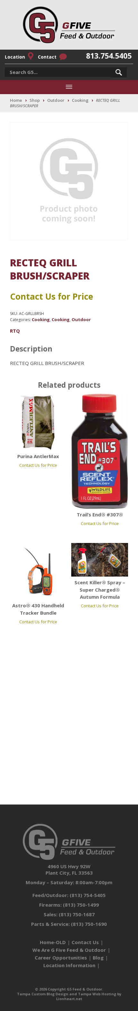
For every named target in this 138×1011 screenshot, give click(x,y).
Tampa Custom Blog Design (42, 993)
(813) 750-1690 (89, 924)
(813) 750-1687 (77, 914)
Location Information (69, 965)
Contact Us (85, 942)
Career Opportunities (61, 957)
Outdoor (56, 100)
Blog (98, 957)
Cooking (80, 100)
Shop (35, 100)
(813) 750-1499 (81, 905)
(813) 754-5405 (88, 895)
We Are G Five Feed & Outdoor (69, 950)
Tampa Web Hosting (97, 993)
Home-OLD (53, 942)
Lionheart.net (69, 998)
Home (16, 100)
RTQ (15, 331)
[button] (119, 72)
